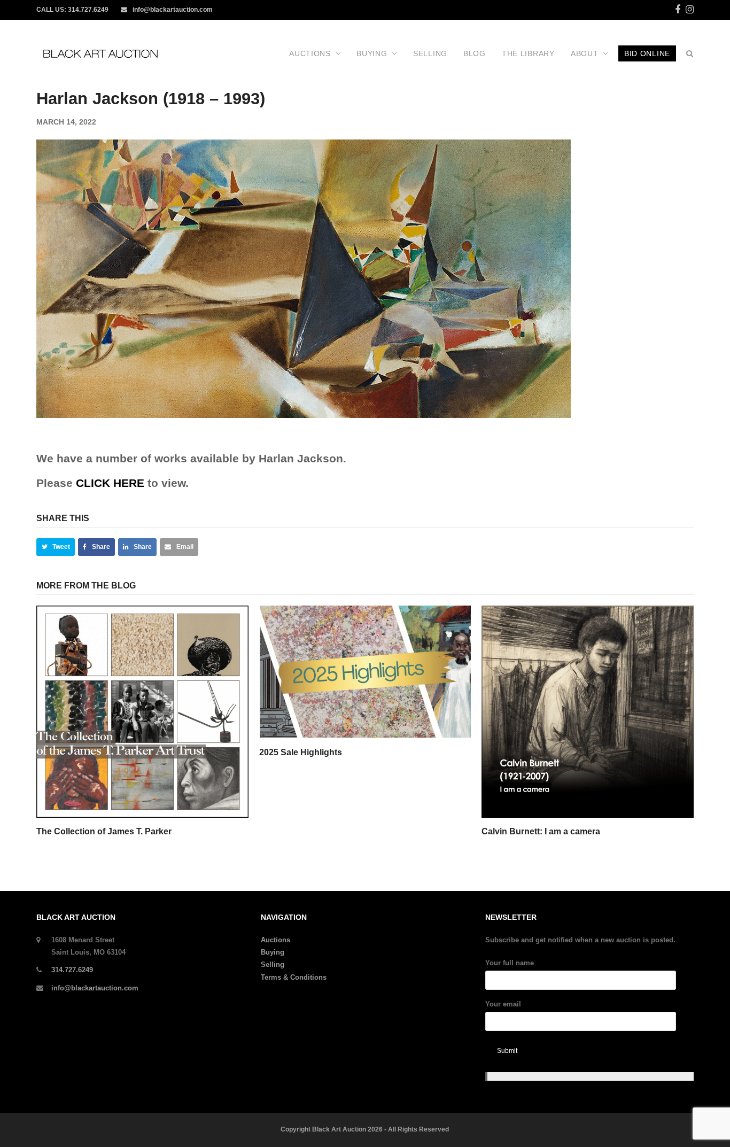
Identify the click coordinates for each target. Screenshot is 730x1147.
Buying (272, 952)
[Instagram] (690, 10)
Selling (272, 964)
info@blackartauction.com (173, 9)
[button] (55, 547)
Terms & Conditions (294, 977)
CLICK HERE (110, 483)
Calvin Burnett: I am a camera (541, 831)
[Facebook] (677, 10)
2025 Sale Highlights (300, 752)
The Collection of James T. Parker (104, 831)
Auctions (275, 940)
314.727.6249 (88, 9)
